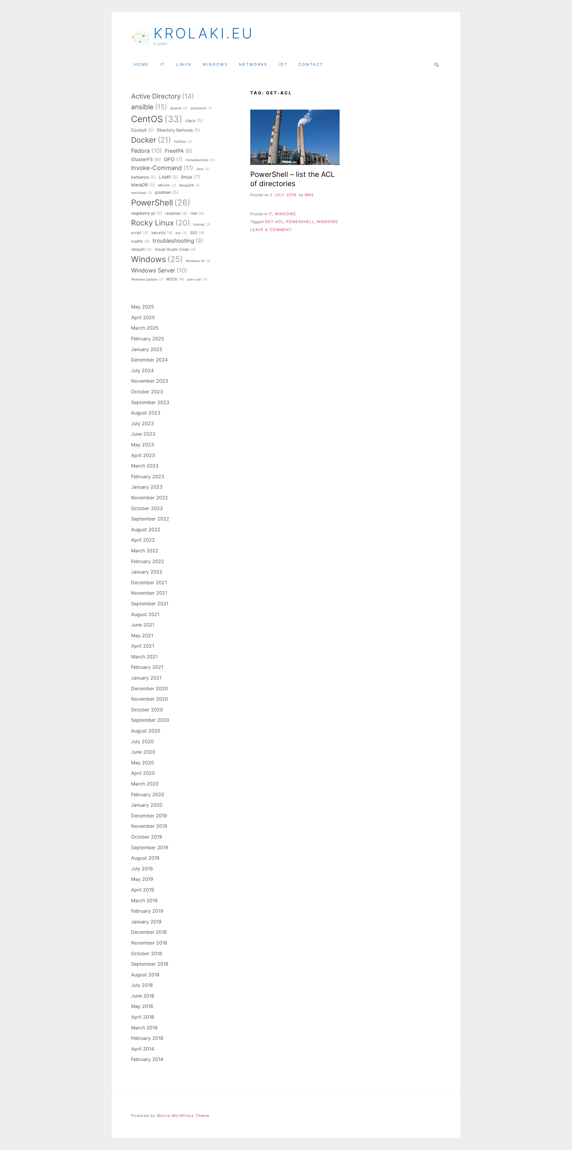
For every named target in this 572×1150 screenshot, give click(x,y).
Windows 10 (198, 261)
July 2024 (142, 370)
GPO (173, 159)
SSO (197, 232)
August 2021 (145, 614)
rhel (197, 213)
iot (283, 64)
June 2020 (143, 752)
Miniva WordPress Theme (183, 1115)
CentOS (156, 119)
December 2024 (149, 360)
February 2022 (147, 561)
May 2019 (142, 879)
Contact (311, 64)
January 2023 (146, 487)
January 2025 (146, 349)
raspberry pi (146, 213)
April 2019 (142, 890)
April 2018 (142, 1017)
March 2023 (144, 466)
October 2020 (147, 710)
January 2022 (146, 572)
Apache (178, 108)
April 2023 (143, 455)
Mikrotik (167, 185)
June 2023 (143, 434)
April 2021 (142, 646)
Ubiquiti (141, 249)
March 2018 (144, 1028)
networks (253, 64)
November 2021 (149, 593)
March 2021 (144, 657)
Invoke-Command (162, 168)
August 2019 (145, 858)
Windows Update (147, 279)
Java (202, 169)
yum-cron (197, 279)
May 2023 (142, 445)
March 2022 (144, 551)
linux (184, 64)
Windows (327, 221)
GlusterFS (146, 159)
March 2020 (144, 784)
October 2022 (147, 508)
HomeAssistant (200, 160)
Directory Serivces (178, 130)
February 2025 (147, 339)
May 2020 (142, 763)
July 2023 (142, 423)
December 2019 (149, 816)
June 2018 (142, 996)
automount (201, 108)
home (141, 64)
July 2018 (142, 985)
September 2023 (150, 402)
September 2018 (149, 964)
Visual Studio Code (175, 249)
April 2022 (143, 540)
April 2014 (142, 1049)
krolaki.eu (203, 33)
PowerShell (300, 221)
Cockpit (142, 130)
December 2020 (149, 688)
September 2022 (150, 519)
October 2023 (147, 392)
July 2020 (142, 741)
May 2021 (142, 635)
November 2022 (149, 498)
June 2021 (142, 625)
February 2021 (147, 667)
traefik (140, 241)
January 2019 (146, 922)
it (162, 64)
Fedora (146, 150)
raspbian (176, 213)
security (161, 232)
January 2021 (146, 678)
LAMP (168, 177)
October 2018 (146, 953)
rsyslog (201, 224)
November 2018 (149, 943)
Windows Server (159, 270)
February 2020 (147, 794)
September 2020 (150, 720)
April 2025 (143, 317)
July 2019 (142, 869)
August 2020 (145, 731)
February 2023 (147, 476)
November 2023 (149, 381)
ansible (149, 107)
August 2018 (145, 975)
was (309, 195)
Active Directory (162, 96)
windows (215, 64)
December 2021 (149, 582)
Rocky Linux (160, 222)
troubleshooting (178, 240)
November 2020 (149, 699)
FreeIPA (178, 151)
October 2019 (146, 837)
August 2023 (145, 413)
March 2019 (144, 900)
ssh (181, 233)
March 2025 (144, 328)
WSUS (175, 279)
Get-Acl (274, 221)
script (139, 232)
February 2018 (147, 1038)
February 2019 (147, 911)
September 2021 (149, 604)
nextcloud (141, 193)
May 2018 (142, 1006)
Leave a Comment (271, 229)
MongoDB (189, 185)
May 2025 (142, 307)
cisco (194, 120)
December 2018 (149, 932)
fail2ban (183, 142)
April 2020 (143, 773)
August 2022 (145, 529)
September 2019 (149, 847)
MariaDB (143, 184)
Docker (151, 139)
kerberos (143, 177)
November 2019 (149, 826)
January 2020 (146, 805)
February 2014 (147, 1059)
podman (166, 192)
